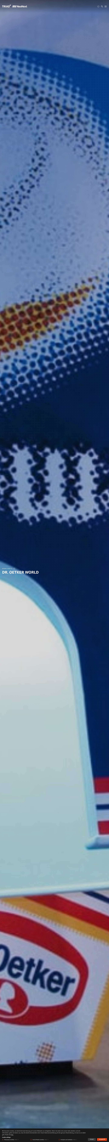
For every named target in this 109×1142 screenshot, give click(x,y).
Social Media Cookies (38, 1139)
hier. (12, 1134)
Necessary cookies (9, 1139)
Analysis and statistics (66, 1139)
